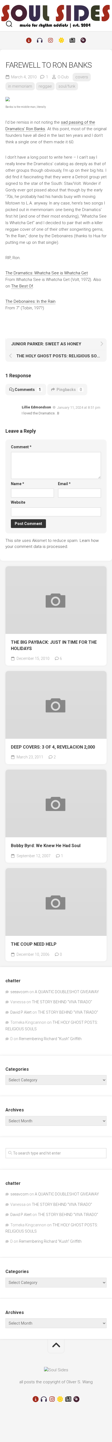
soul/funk (66, 86)
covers (81, 77)
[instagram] (50, 40)
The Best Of (22, 286)
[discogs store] (83, 40)
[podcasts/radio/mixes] (39, 40)
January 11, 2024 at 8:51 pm (78, 407)
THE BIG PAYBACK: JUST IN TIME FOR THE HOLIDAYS (54, 645)
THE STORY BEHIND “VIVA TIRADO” (62, 1002)
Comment (21, 447)
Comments (28, 389)
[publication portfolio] (72, 40)
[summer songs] (61, 40)
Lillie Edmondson (36, 407)
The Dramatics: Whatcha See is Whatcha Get (46, 273)
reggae (45, 86)
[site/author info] (28, 40)
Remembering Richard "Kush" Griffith (50, 1039)
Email (64, 484)
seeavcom (19, 992)
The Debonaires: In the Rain (30, 301)
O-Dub (63, 77)
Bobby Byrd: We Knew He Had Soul (45, 845)
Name (17, 484)
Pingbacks (69, 389)
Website (18, 502)
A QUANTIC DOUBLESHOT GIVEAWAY (67, 992)
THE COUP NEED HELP (34, 944)
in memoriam (20, 86)
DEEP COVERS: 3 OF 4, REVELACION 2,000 (53, 747)
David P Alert (21, 1012)
